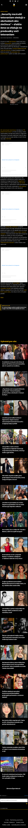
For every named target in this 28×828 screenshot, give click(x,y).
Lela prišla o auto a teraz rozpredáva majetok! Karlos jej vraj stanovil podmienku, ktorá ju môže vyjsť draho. (13, 449)
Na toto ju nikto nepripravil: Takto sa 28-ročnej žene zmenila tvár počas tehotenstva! (13, 722)
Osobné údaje (20, 822)
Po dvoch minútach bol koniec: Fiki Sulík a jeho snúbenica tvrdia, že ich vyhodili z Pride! (13, 776)
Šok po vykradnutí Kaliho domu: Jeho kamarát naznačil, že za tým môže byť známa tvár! (13, 637)
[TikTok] (18, 1)
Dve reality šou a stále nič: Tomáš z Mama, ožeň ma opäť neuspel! (13, 530)
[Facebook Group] (15, 1)
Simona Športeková (7, 37)
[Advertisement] (14, 70)
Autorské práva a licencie (18, 825)
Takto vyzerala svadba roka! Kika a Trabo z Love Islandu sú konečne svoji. (13, 749)
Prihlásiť (26, 795)
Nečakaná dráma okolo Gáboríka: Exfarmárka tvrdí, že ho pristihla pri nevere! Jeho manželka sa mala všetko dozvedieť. (14, 665)
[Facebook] (10, 1)
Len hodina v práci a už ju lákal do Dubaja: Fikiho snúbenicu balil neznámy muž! (13, 610)
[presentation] (14, 351)
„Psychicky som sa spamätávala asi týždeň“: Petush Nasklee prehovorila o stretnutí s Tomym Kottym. (13, 392)
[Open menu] (26, 5)
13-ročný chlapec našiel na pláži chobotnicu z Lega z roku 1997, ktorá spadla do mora (14, 308)
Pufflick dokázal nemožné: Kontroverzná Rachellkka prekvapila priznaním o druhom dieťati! (13, 694)
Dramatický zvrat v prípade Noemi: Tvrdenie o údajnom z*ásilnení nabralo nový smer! (12, 556)
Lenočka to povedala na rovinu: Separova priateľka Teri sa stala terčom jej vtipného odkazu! (13, 504)
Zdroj (2, 297)
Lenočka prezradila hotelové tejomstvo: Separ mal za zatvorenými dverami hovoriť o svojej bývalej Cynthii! (12, 421)
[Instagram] (13, 1)
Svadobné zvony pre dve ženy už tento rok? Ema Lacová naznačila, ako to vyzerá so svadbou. (13, 364)
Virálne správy (4, 11)
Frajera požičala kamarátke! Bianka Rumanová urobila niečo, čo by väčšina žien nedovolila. (14, 583)
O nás (7, 820)
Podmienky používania (16, 820)
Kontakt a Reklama (9, 822)
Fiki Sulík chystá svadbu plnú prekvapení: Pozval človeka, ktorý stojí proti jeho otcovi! (13, 477)
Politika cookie (6, 825)
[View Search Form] (1, 4)
